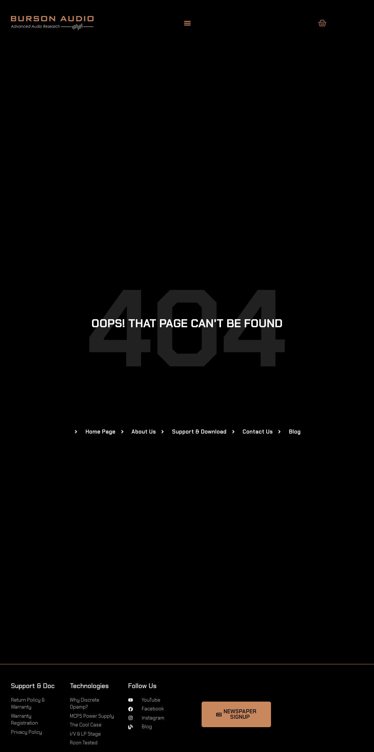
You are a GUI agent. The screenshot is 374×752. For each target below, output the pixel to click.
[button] (187, 23)
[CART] (322, 23)
